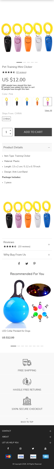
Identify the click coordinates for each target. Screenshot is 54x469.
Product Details (13, 147)
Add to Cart (33, 132)
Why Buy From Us (14, 254)
